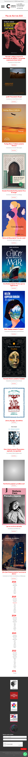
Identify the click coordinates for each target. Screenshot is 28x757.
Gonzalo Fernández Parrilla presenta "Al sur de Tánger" (14, 191)
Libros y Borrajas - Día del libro (14, 420)
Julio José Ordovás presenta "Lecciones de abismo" (14, 573)
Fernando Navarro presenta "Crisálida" (14, 379)
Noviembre (15, 600)
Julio (15, 604)
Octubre (14, 583)
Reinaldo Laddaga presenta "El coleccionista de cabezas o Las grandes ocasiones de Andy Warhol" (14, 58)
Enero (15, 593)
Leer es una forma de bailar (14, 526)
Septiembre (15, 585)
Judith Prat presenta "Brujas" (14, 97)
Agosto (15, 658)
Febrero (14, 592)
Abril (15, 589)
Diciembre (15, 598)
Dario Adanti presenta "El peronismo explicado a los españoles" (14, 450)
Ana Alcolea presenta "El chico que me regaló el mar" (14, 284)
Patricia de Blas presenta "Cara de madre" (14, 238)
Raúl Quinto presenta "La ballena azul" (14, 484)
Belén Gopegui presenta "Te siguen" (14, 329)
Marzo (15, 590)
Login (14, 755)
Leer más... (14, 64)
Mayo (15, 587)
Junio (15, 586)
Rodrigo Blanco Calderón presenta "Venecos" (14, 144)
